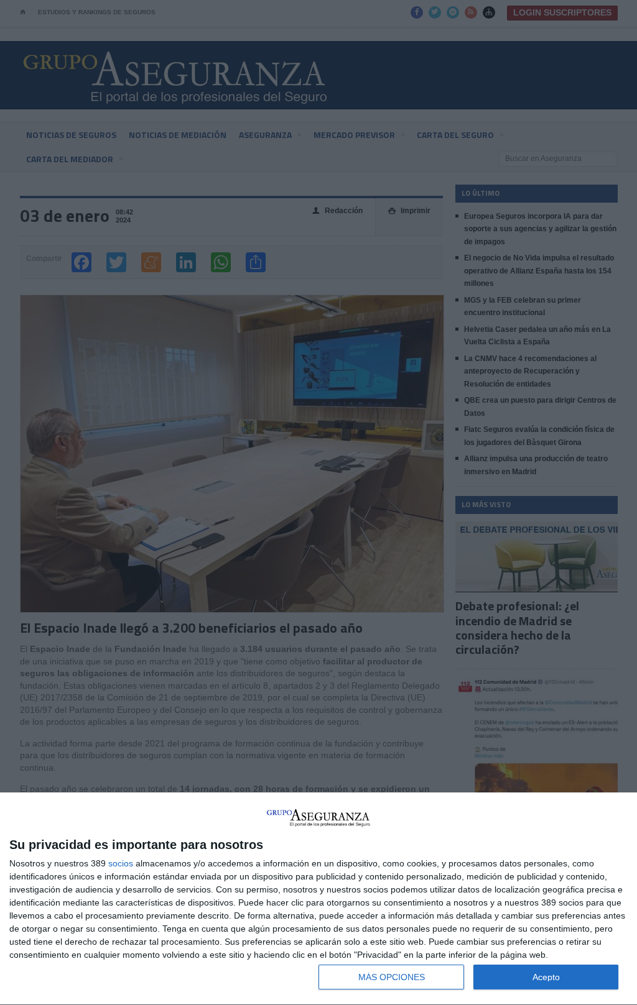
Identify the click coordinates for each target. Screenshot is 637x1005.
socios (120, 863)
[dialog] (318, 899)
